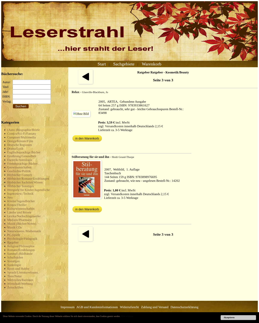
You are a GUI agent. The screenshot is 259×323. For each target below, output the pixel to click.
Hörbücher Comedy (19, 175)
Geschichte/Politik (19, 171)
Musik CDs (14, 227)
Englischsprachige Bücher (23, 152)
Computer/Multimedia (21, 137)
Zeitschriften (15, 287)
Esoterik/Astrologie (19, 160)
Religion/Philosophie (20, 246)
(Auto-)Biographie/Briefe (23, 130)
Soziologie (14, 265)
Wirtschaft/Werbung (20, 283)
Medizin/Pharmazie (19, 220)
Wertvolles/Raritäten (20, 280)
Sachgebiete (123, 64)
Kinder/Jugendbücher (21, 201)
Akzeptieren (229, 317)
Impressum (67, 307)
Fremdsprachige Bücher (22, 163)
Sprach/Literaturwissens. (23, 272)
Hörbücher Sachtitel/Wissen (25, 182)
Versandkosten (114, 126)
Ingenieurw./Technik (20, 193)
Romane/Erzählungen (21, 250)
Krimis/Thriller (17, 205)
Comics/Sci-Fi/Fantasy (21, 133)
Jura (9, 197)
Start (102, 64)
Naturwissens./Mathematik (24, 231)
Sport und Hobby (18, 268)
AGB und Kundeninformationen (97, 307)
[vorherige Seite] (85, 83)
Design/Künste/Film (20, 141)
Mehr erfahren (127, 316)
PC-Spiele (13, 235)
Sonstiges (13, 261)
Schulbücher (15, 257)
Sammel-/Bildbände (20, 253)
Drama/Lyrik (15, 148)
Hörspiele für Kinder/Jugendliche (28, 190)
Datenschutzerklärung (184, 307)
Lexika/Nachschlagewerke (24, 216)
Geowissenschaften (19, 167)
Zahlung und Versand (154, 307)
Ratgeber (13, 242)
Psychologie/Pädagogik (22, 238)
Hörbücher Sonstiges (20, 186)
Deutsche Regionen (19, 145)
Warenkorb (151, 64)
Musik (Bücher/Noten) (21, 223)
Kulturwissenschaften (21, 208)
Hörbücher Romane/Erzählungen (28, 178)
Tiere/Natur (14, 276)
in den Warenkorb (87, 138)
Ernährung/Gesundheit (21, 156)
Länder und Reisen (19, 212)
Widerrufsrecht (129, 307)
